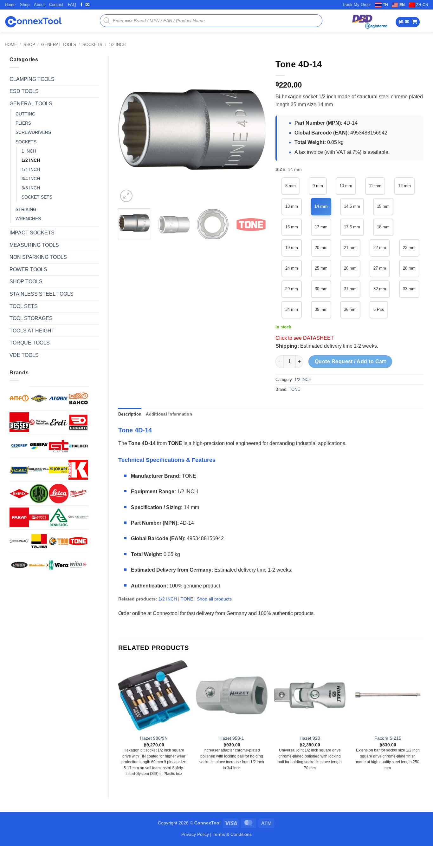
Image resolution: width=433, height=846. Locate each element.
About (39, 4)
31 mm (350, 288)
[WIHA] (78, 565)
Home (10, 4)
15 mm (383, 206)
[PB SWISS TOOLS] (39, 517)
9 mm (318, 185)
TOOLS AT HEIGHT (32, 330)
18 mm (383, 227)
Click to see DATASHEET (304, 338)
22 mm (379, 247)
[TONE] (78, 541)
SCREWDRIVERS (33, 132)
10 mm (345, 185)
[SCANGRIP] (78, 517)
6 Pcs (378, 309)
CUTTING (26, 113)
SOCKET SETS (37, 197)
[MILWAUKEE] (78, 493)
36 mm (350, 309)
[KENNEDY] (78, 470)
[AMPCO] (39, 398)
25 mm (321, 268)
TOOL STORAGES (31, 318)
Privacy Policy (195, 834)
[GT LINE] (58, 446)
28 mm (409, 268)
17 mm (321, 227)
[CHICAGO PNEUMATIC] (39, 422)
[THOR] (58, 541)
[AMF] (19, 398)
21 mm (350, 247)
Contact (56, 4)
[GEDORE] (19, 446)
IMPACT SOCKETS (32, 232)
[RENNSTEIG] (58, 517)
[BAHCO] (78, 398)
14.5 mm (352, 206)
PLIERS (23, 123)
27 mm (379, 268)
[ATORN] (58, 398)
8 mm (290, 185)
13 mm (291, 206)
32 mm (379, 288)
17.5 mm (352, 227)
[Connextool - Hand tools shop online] (33, 21)
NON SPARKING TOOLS (38, 257)
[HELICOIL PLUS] (39, 470)
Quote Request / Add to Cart (350, 361)
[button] (408, 22)
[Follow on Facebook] (81, 5)
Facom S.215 (387, 738)
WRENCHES (28, 218)
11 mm (375, 185)
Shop (24, 4)
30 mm (321, 288)
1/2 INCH (117, 44)
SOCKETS (92, 44)
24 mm (291, 268)
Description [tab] (130, 414)
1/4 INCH (31, 169)
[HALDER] (78, 446)
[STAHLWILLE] (19, 541)
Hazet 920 (310, 738)
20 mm (321, 247)
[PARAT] (19, 517)
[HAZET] (19, 470)
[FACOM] (78, 422)
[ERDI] (58, 422)
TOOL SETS (24, 306)
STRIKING (26, 209)
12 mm (404, 185)
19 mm (291, 247)
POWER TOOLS (28, 269)
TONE (294, 389)
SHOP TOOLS (26, 281)
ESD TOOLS (24, 91)
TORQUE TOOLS (30, 342)
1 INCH (29, 151)
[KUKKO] (39, 493)
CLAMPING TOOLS (32, 79)
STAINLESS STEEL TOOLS (42, 294)
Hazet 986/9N (154, 738)
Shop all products (214, 598)
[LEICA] (58, 493)
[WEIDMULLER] (39, 565)
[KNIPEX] (19, 493)
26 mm (350, 268)
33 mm (409, 288)
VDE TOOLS (24, 355)
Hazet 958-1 (231, 738)
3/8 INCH (31, 187)
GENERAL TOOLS (58, 44)
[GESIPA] (39, 446)
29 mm (291, 288)
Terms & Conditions (232, 834)
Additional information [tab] (169, 414)
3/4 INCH (31, 178)
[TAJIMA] (39, 541)
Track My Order (356, 4)
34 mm (291, 309)
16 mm (291, 227)
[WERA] (58, 565)
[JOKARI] (58, 470)
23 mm (409, 247)
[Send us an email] (87, 5)
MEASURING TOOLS (34, 245)
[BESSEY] (19, 422)
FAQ (72, 4)
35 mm (321, 309)
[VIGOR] (19, 565)
